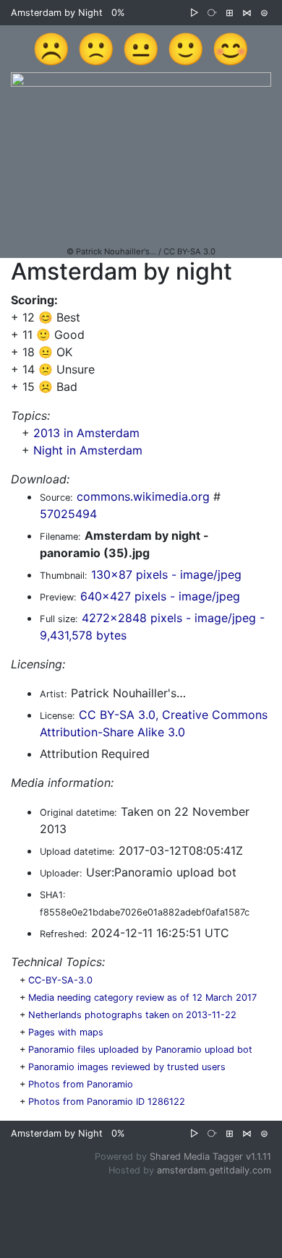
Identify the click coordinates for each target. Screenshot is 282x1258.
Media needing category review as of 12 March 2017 (142, 997)
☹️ (51, 48)
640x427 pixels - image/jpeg (160, 596)
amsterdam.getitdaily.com (214, 1170)
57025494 (68, 514)
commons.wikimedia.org (143, 496)
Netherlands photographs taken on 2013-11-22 (132, 1014)
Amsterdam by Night (57, 12)
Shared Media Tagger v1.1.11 (210, 1156)
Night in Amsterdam (87, 450)
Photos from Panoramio (80, 1084)
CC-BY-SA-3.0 (60, 980)
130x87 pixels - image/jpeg (166, 574)
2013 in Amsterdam (86, 433)
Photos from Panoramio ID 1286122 (106, 1101)
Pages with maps (65, 1032)
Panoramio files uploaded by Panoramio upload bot (140, 1049)
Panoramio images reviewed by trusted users (127, 1066)
